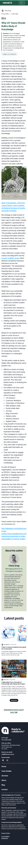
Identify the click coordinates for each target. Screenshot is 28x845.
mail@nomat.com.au (7, 754)
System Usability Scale (10, 258)
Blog (3, 18)
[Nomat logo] (7, 3)
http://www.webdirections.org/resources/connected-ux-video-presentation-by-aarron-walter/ (13, 536)
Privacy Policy (5, 833)
